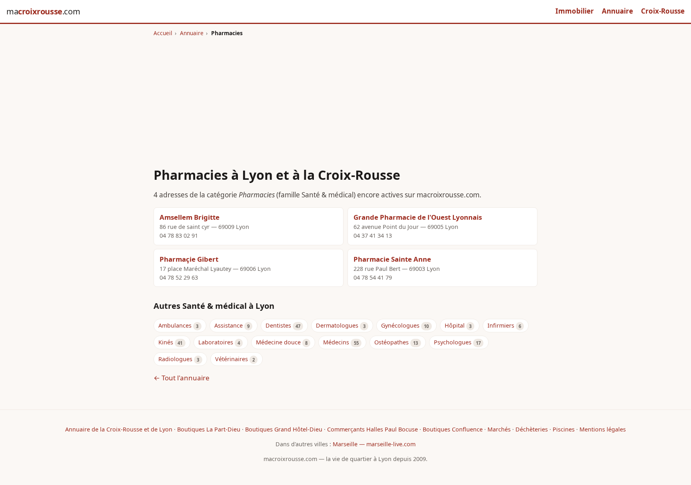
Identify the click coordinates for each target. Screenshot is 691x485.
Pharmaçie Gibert (189, 259)
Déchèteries (531, 429)
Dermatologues (337, 325)
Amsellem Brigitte (190, 217)
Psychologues (452, 342)
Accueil (163, 33)
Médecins (336, 342)
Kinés (165, 342)
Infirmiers (500, 325)
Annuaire (617, 11)
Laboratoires (215, 342)
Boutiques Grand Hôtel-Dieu (283, 429)
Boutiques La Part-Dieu (208, 429)
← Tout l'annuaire (182, 377)
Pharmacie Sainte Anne (392, 259)
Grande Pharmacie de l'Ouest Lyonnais (417, 217)
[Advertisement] (345, 97)
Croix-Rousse (663, 11)
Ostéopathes (391, 342)
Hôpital (455, 325)
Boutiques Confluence (453, 429)
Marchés (499, 429)
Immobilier (574, 11)
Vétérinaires (231, 359)
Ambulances (175, 325)
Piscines (564, 429)
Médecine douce (278, 342)
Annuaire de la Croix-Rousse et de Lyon (118, 429)
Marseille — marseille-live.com (374, 444)
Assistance (228, 325)
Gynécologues (400, 325)
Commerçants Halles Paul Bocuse (372, 429)
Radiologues (175, 359)
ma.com (43, 11)
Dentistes (278, 325)
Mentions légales (602, 429)
